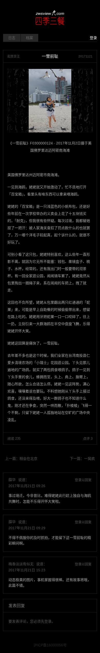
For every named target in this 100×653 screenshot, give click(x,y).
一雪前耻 (50, 56)
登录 (93, 38)
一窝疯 (89, 459)
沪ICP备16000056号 (50, 645)
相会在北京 (28, 459)
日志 (11, 38)
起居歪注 (13, 56)
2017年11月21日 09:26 (26, 486)
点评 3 (88, 438)
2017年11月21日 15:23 (26, 570)
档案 (29, 38)
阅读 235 (14, 438)
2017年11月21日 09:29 (26, 528)
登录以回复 (83, 480)
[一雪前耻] (50, 100)
